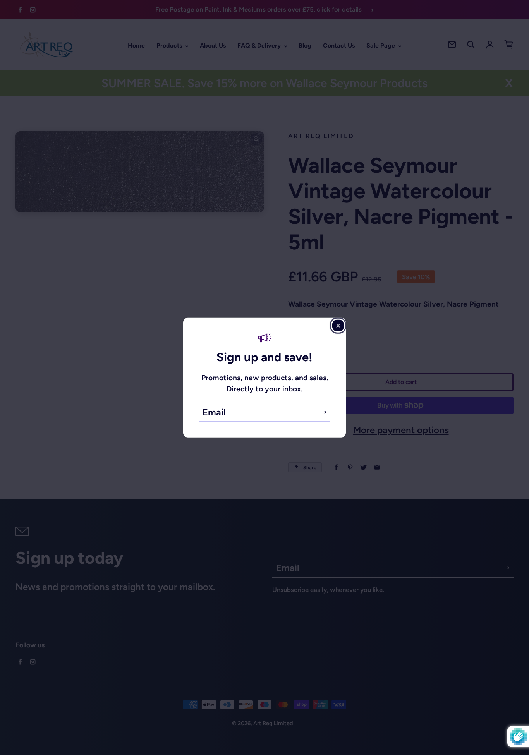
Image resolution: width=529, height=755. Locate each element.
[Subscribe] (325, 412)
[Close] (338, 325)
